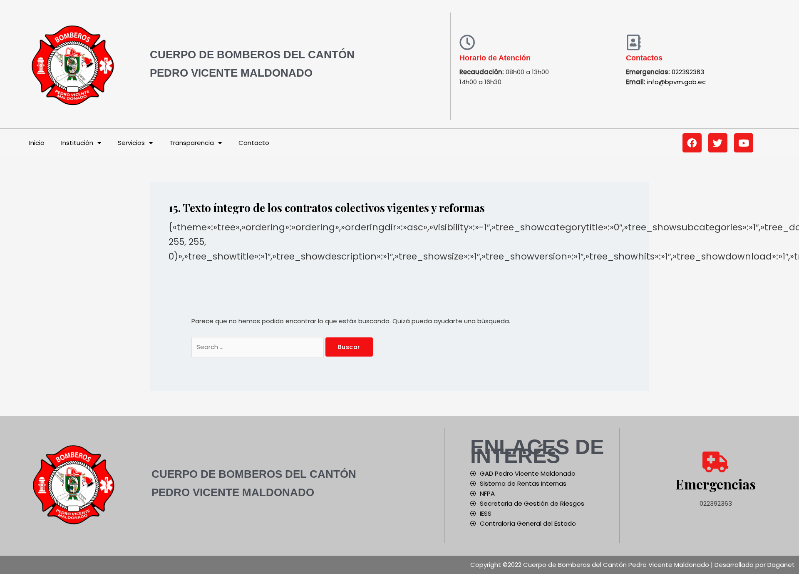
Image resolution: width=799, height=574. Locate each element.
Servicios (131, 142)
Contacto (253, 142)
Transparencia (191, 142)
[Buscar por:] (258, 346)
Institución (77, 142)
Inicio (37, 142)
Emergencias (716, 484)
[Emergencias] (715, 462)
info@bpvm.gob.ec (676, 81)
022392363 (688, 71)
